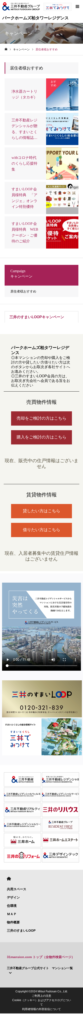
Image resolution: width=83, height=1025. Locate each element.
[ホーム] (6, 49)
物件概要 (13, 922)
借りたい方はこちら (41, 529)
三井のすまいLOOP (21, 930)
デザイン (13, 897)
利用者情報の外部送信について (41, 1009)
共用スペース (16, 889)
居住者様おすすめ (23, 291)
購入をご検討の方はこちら (41, 437)
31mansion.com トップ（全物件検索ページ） (41, 957)
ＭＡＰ (12, 914)
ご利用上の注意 (41, 995)
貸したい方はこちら (41, 511)
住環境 (12, 906)
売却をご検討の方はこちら (41, 418)
